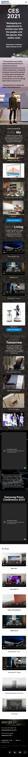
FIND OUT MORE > (14, 220)
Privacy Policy (3, 745)
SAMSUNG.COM (6, 740)
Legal (9, 745)
